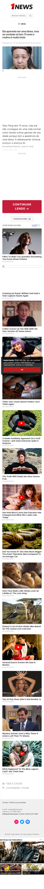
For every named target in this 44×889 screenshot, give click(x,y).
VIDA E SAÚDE (14, 783)
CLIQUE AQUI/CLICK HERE (28, 814)
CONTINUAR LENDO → (22, 206)
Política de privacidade (18, 802)
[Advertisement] (22, 100)
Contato (5, 802)
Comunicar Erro (20, 219)
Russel (38, 43)
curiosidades (13, 787)
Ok (22, 370)
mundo (25, 787)
